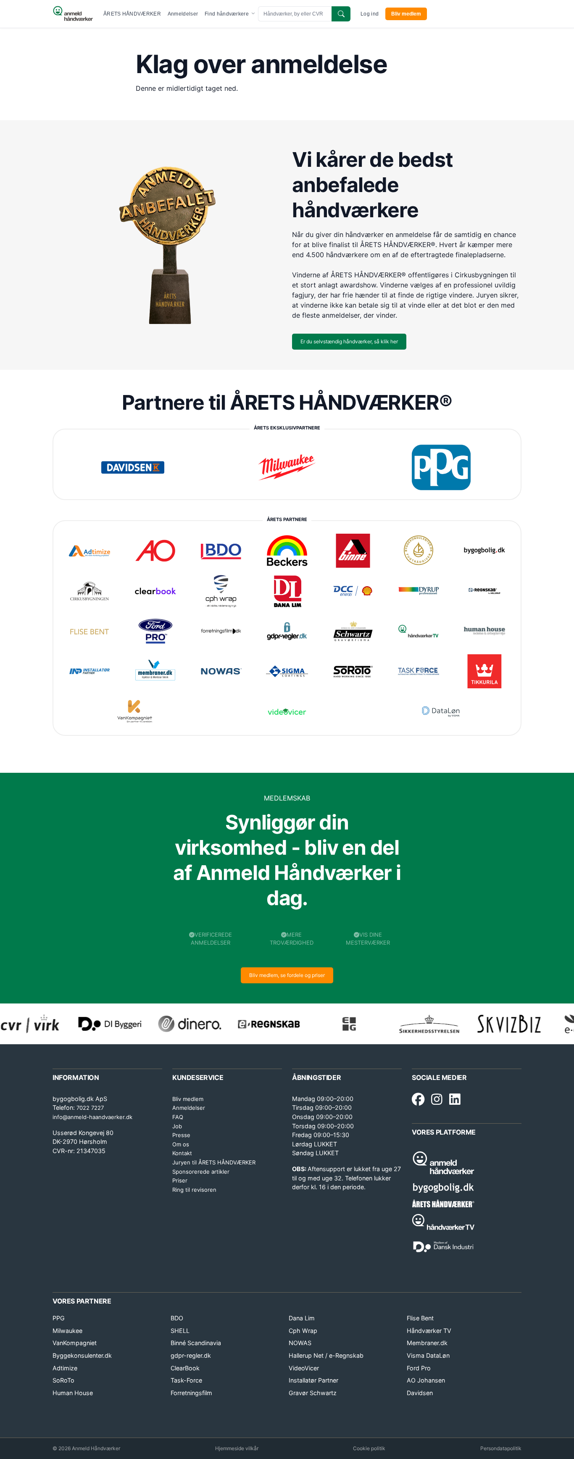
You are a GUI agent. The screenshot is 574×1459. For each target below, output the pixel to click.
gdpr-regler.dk (191, 1355)
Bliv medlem (406, 14)
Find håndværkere (227, 14)
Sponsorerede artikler (200, 1171)
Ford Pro (419, 1368)
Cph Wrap (303, 1330)
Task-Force (186, 1380)
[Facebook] (418, 1099)
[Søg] (341, 13)
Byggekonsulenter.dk (82, 1355)
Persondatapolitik (500, 1448)
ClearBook (185, 1368)
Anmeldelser (183, 14)
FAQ (177, 1117)
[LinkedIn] (455, 1099)
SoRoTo (63, 1380)
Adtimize (65, 1368)
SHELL (180, 1330)
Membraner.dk (427, 1342)
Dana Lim (302, 1318)
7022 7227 (90, 1107)
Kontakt (182, 1153)
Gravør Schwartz (313, 1392)
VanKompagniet (75, 1342)
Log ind (370, 14)
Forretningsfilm (191, 1392)
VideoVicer (304, 1368)
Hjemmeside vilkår (236, 1448)
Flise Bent (420, 1318)
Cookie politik (369, 1448)
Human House (73, 1392)
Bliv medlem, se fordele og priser (287, 975)
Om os (180, 1144)
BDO (177, 1318)
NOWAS (300, 1342)
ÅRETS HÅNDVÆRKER (132, 14)
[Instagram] (436, 1099)
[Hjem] (73, 14)
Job (177, 1126)
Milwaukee (67, 1330)
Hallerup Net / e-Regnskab (326, 1355)
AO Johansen (426, 1380)
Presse (181, 1135)
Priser (179, 1180)
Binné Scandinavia (196, 1342)
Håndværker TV (429, 1330)
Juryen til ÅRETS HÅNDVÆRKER (213, 1162)
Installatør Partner (313, 1380)
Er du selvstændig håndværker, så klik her (349, 341)
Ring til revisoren (194, 1189)
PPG (59, 1318)
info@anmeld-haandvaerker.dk (92, 1117)
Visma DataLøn (428, 1355)
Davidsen (420, 1392)
